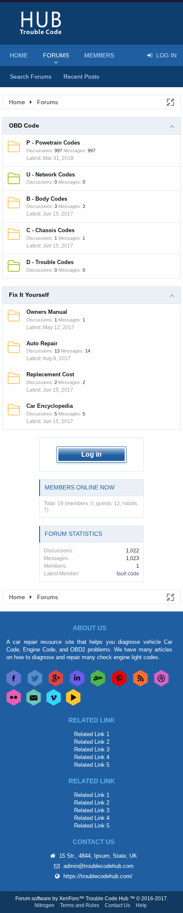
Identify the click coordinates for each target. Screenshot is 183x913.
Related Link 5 (91, 765)
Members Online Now (79, 487)
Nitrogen (44, 905)
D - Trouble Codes (50, 262)
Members (99, 55)
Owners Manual (46, 312)
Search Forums (30, 76)
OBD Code (24, 125)
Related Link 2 (91, 742)
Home (19, 55)
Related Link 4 (91, 757)
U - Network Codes (50, 174)
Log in (91, 454)
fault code (128, 574)
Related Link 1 (91, 734)
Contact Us (117, 905)
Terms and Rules (79, 905)
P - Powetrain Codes (53, 142)
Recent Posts (81, 76)
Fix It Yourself (29, 294)
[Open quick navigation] (170, 101)
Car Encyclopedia (49, 406)
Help (141, 905)
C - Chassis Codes (50, 230)
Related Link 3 (91, 749)
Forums (56, 55)
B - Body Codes (46, 199)
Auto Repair (41, 343)
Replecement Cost (50, 374)
